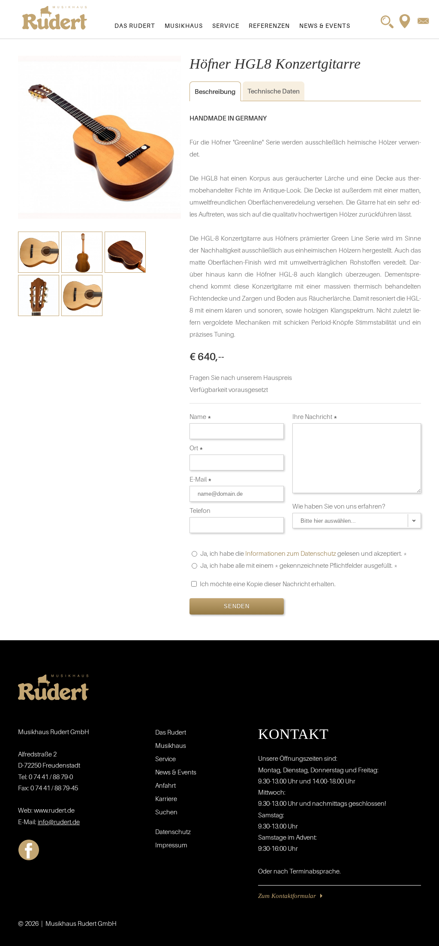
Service (225, 25)
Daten (273, 91)
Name (200, 416)
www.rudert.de (54, 810)
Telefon (200, 510)
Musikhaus (184, 25)
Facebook (28, 850)
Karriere (166, 798)
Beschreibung (212, 91)
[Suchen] (387, 21)
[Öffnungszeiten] (405, 21)
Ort (196, 448)
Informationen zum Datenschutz (290, 553)
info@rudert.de (59, 821)
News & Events (324, 25)
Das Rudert (134, 25)
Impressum (171, 845)
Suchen (166, 812)
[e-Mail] (423, 20)
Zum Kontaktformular (287, 895)
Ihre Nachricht (314, 416)
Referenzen (269, 25)
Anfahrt (165, 785)
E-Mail (200, 479)
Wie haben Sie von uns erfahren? (339, 506)
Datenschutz (173, 831)
